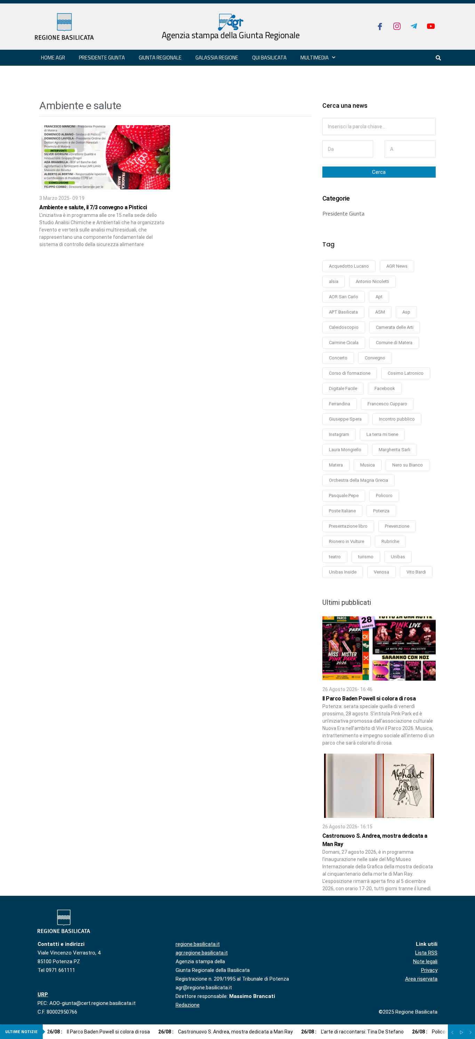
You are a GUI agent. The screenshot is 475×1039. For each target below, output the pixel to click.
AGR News (397, 266)
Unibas (398, 556)
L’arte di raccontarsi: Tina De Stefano (352, 1031)
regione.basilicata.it (198, 944)
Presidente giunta (102, 58)
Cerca (379, 172)
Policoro (384, 495)
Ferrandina (339, 403)
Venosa (381, 572)
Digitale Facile (343, 388)
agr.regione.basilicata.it (202, 953)
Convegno (375, 357)
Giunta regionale (160, 58)
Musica (367, 465)
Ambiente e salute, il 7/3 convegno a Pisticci (93, 207)
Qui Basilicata (269, 58)
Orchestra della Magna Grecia (358, 480)
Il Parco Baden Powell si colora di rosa (369, 698)
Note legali (425, 961)
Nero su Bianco (407, 465)
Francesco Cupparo (387, 403)
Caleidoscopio (344, 327)
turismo (365, 556)
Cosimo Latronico (406, 373)
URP (43, 994)
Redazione (188, 1005)
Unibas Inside (342, 572)
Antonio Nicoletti (372, 281)
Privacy (429, 970)
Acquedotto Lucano (349, 266)
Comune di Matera (394, 342)
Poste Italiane (342, 510)
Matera (336, 465)
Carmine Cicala (344, 342)
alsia (333, 281)
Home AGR (53, 58)
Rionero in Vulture (346, 541)
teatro (335, 556)
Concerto (338, 357)
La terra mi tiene (382, 434)
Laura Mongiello (345, 449)
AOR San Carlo (343, 296)
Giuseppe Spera (345, 419)
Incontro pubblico (397, 419)
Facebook (385, 388)
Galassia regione (216, 58)
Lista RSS (426, 953)
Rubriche (390, 541)
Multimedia (314, 58)
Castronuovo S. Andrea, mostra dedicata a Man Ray (225, 1031)
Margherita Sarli (394, 449)
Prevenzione (397, 526)
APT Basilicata (343, 312)
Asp (406, 312)
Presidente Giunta (343, 213)
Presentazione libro (348, 526)
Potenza (381, 510)
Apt (379, 296)
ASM (380, 312)
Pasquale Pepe (344, 495)
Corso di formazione (349, 373)
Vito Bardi (416, 572)
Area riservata (421, 979)
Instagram (339, 434)
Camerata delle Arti (394, 327)
